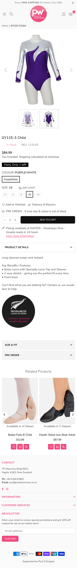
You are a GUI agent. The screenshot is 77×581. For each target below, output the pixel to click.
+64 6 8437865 (15, 479)
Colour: (19, 172)
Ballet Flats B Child (20, 435)
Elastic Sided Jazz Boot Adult (57, 435)
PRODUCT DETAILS (16, 247)
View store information (20, 236)
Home (5, 25)
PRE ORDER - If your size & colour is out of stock (35, 211)
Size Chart (28, 187)
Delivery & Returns (43, 204)
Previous (4, 414)
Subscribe (10, 538)
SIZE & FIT (11, 345)
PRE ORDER (12, 355)
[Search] (11, 14)
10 (29, 194)
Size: (18, 187)
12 (38, 194)
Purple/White (11, 179)
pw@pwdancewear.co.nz (23, 482)
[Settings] (63, 14)
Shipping (24, 157)
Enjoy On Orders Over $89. (38, 2)
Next (73, 414)
